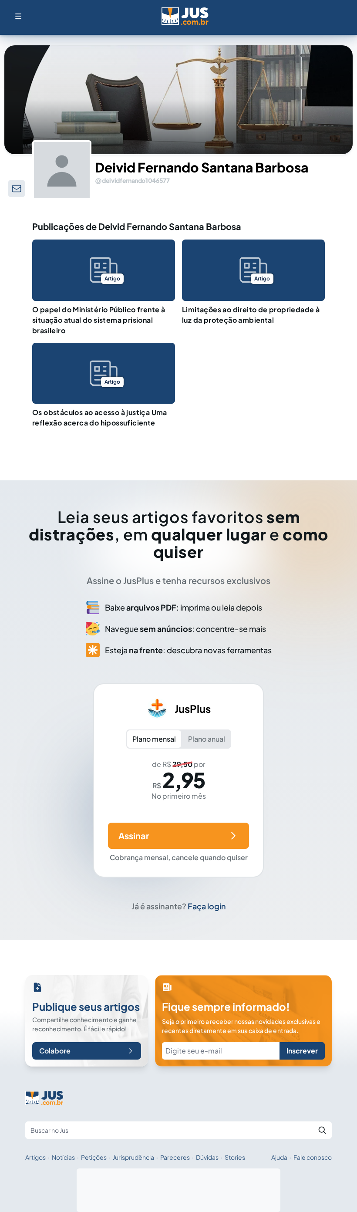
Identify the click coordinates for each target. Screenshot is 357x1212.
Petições (94, 1157)
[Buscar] (322, 1130)
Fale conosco (312, 1157)
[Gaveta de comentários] (16, 188)
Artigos (35, 1157)
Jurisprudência (133, 1157)
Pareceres (175, 1157)
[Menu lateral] (18, 16)
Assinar (133, 835)
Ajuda (279, 1157)
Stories (235, 1157)
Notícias (63, 1157)
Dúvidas (207, 1157)
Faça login (207, 906)
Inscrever (302, 1050)
